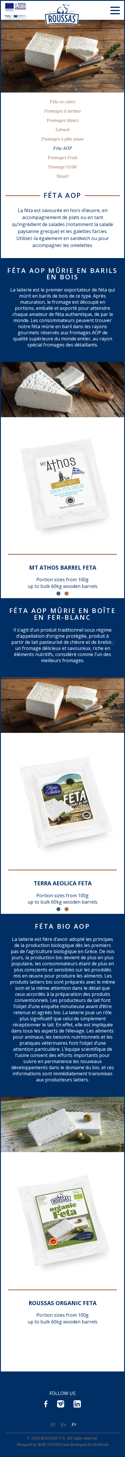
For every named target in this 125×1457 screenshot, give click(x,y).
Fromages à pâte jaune (62, 138)
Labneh (62, 129)
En (63, 1424)
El (53, 1424)
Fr (74, 1424)
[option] (62, 512)
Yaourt (62, 176)
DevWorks (100, 1444)
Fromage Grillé (62, 166)
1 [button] (58, 594)
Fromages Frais (62, 157)
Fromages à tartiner (62, 111)
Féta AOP (62, 148)
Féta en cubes (62, 101)
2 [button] (66, 594)
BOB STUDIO (50, 1444)
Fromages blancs (62, 120)
